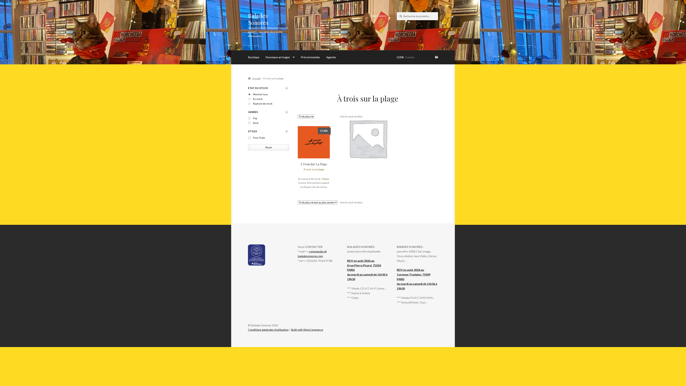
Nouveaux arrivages (277, 57)
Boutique (253, 57)
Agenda (331, 57)
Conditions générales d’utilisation (268, 329)
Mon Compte (379, 15)
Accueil (256, 78)
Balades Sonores (258, 19)
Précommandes (310, 57)
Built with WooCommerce (307, 329)
